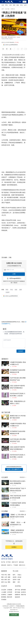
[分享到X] (10, 49)
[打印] (18, 49)
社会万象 (7, 9)
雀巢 (16, 289)
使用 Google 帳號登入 (15, 278)
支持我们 (14, 547)
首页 (3, 5)
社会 (5, 582)
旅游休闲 (17, 597)
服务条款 (21, 562)
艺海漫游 (3, 599)
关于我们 (8, 562)
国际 (17, 5)
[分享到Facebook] (3, 49)
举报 (11, 289)
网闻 (9, 582)
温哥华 (14, 579)
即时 (6, 5)
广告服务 (15, 565)
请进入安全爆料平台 (14, 469)
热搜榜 (7, 292)
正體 (20, 1)
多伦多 (19, 577)
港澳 (9, 577)
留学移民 (23, 589)
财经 (5, 579)
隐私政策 (3, 565)
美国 (14, 5)
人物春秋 (9, 594)
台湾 (25, 5)
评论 (21, 5)
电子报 (3, 562)
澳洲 (14, 582)
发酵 (20, 289)
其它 (19, 582)
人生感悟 (3, 592)
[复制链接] (14, 49)
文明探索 (9, 589)
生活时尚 (23, 592)
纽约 (14, 574)
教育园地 (3, 597)
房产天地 (17, 589)
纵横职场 (17, 594)
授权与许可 (15, 562)
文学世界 (9, 592)
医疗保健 (17, 592)
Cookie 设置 (14, 614)
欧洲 (19, 579)
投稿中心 (9, 565)
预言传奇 (9, 597)
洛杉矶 (14, 577)
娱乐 (9, 579)
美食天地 (23, 594)
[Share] (11, 366)
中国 (10, 5)
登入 (24, 1)
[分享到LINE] (6, 49)
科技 (2, 579)
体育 (2, 582)
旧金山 (19, 574)
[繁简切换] (25, 49)
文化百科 (3, 589)
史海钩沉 (3, 594)
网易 (7, 289)
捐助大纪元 (22, 565)
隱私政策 (15, 282)
